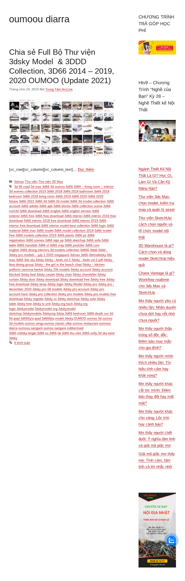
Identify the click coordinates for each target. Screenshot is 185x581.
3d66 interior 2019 (85, 220)
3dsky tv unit (42, 303)
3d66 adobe (29, 206)
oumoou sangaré (30, 328)
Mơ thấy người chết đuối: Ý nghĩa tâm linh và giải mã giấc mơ (157, 439)
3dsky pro (90, 284)
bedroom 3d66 (83, 313)
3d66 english (51, 211)
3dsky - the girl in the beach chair (58, 264)
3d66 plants (65, 235)
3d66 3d (41, 201)
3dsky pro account (76, 289)
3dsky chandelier (85, 274)
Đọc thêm (86, 169)
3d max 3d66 (40, 186)
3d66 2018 (54, 191)
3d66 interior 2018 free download (47, 220)
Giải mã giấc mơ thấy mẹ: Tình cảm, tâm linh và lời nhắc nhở (157, 460)
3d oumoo (57, 186)
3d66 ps (80, 235)
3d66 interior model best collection (65, 225)
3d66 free (27, 216)
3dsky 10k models (57, 269)
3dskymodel (25, 308)
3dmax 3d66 (79, 255)
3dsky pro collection (43, 294)
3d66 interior (73, 216)
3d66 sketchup (75, 240)
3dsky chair (64, 274)
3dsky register (34, 299)
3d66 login (98, 225)
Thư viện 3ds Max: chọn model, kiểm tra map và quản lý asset (157, 203)
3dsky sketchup (69, 299)
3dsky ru (50, 299)
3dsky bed (28, 274)
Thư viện (31, 181)
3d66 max (28, 230)
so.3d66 (51, 333)
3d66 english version (76, 211)
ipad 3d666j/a (44, 318)
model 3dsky (64, 318)
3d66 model (45, 230)
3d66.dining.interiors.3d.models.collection (49, 250)
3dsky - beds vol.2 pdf (87, 260)
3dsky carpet (46, 274)
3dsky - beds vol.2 (58, 260)
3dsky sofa (88, 299)
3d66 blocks (62, 206)
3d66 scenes (35, 240)
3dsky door (27, 279)
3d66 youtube (74, 245)
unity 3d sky (98, 333)
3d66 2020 (79, 196)
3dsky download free (75, 279)
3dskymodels (32, 313)
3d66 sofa (93, 240)
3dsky (40, 260)
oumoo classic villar (58, 323)
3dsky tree (24, 303)
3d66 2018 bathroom (78, 191)
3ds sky (29, 260)
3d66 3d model (58, 201)
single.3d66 (36, 333)
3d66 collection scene (87, 206)
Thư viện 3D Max (50, 181)
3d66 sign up (54, 240)
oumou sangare (55, 328)
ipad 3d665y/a (24, 318)
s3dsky (22, 333)
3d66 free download (49, 216)
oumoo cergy (34, 323)
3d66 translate (27, 245)
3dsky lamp (38, 284)
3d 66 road (22, 186)
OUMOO (80, 318)
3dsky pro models (70, 294)
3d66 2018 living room (39, 196)
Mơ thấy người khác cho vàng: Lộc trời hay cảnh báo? (156, 417)
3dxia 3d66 (64, 313)
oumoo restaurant (85, 323)
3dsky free (97, 279)
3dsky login (55, 284)
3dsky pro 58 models (47, 289)
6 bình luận (22, 342)
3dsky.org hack (62, 303)
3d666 (84, 250)
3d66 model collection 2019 (74, 230)
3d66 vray (57, 245)
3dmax (19, 181)
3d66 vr (43, 245)
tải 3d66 (63, 333)
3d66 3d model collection (88, 201)
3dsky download (47, 279)
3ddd (93, 250)
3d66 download (31, 211)
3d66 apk (46, 206)
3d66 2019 (63, 196)
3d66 (69, 186)
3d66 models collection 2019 (36, 235)
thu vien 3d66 (79, 333)
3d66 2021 (26, 201)
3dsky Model (73, 284)
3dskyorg (49, 313)
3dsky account (81, 269)
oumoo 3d (94, 318)
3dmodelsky (97, 255)
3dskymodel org (46, 308)
